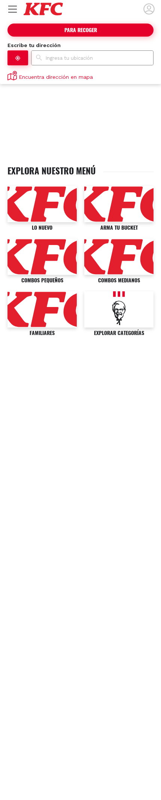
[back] (149, 9)
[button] (17, 57)
